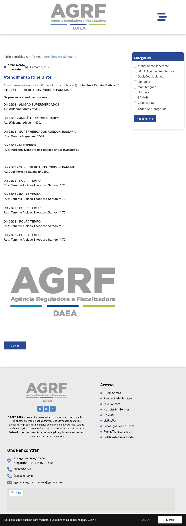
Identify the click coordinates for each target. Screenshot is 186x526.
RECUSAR (145, 520)
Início (7, 57)
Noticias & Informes (27, 57)
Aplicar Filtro (145, 118)
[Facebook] (40, 409)
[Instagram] (46, 409)
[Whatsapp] (53, 409)
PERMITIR (170, 520)
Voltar (15, 345)
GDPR (92, 519)
